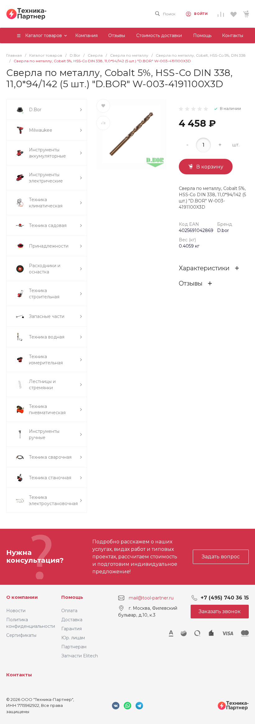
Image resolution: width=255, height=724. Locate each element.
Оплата (69, 610)
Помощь (72, 597)
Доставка (71, 619)
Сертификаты (21, 635)
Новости (16, 610)
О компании (22, 597)
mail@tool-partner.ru (151, 597)
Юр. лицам (73, 638)
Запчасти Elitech (79, 656)
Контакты (19, 675)
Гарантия (71, 629)
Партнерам (73, 647)
